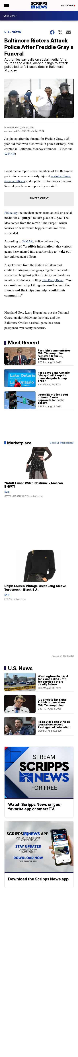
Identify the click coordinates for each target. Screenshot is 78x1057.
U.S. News (12, 32)
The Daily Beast (52, 280)
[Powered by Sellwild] (68, 656)
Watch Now (67, 6)
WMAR (9, 154)
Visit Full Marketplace (62, 443)
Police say (11, 212)
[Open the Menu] (6, 5)
